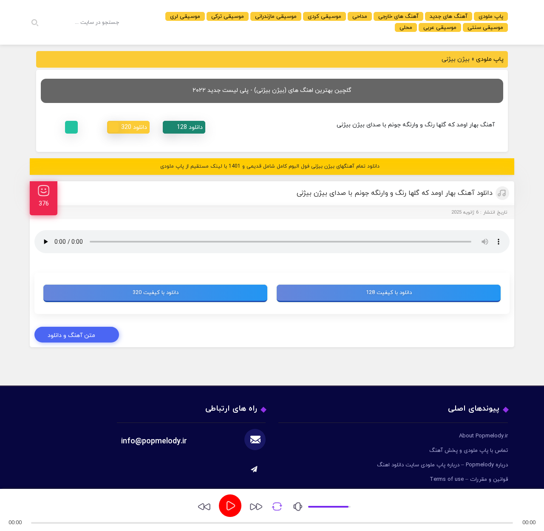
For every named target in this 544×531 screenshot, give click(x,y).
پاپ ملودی (491, 16)
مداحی (359, 16)
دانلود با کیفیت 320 (155, 293)
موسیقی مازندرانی (276, 16)
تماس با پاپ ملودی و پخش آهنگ (468, 450)
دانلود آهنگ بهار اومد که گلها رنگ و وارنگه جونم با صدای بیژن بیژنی (395, 193)
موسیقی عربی (439, 27)
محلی (406, 27)
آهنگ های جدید (449, 16)
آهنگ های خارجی (398, 16)
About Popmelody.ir (483, 436)
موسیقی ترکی (227, 16)
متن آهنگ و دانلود (71, 335)
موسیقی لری (185, 16)
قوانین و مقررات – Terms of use (469, 479)
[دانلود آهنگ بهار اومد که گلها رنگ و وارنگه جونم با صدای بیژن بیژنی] (184, 127)
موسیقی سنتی (485, 27)
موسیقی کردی (324, 16)
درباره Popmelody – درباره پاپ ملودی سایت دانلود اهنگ (442, 465)
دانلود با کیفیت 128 (389, 293)
